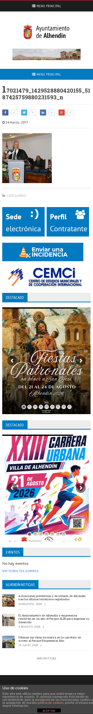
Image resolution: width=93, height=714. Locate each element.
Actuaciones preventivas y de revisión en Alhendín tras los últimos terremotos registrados (52, 597)
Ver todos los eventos (20, 570)
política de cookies (50, 703)
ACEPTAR (49, 710)
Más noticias (46, 658)
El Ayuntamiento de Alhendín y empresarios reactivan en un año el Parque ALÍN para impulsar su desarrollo (53, 618)
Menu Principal (48, 6)
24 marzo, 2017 (16, 122)
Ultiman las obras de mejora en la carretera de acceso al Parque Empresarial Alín (49, 638)
